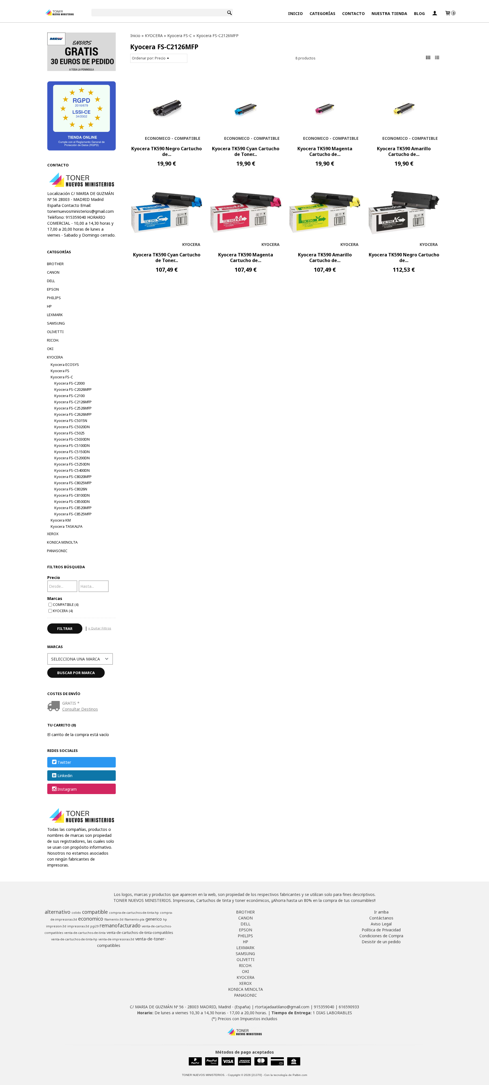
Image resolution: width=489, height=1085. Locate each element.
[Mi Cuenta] (434, 13)
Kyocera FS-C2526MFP (73, 408)
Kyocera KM (61, 520)
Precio (53, 577)
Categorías (322, 13)
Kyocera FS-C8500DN (72, 501)
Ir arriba (381, 912)
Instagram (67, 789)
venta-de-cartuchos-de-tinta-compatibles (140, 932)
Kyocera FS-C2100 (69, 395)
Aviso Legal (381, 924)
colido (76, 913)
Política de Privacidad (381, 929)
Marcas (54, 598)
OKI (50, 348)
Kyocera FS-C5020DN (72, 426)
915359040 (324, 1006)
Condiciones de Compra (381, 935)
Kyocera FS (60, 370)
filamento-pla (134, 919)
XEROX (53, 533)
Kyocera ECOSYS (65, 364)
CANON (53, 272)
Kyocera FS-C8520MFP (73, 507)
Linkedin (64, 776)
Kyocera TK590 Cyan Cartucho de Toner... (245, 151)
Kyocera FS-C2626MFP (73, 414)
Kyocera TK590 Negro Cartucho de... (166, 151)
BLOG (419, 13)
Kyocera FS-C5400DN (72, 470)
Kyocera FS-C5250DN (72, 464)
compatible (95, 911)
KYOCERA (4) (63, 610)
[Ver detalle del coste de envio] (54, 706)
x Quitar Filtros (99, 628)
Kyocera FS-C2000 (69, 383)
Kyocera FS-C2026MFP (73, 389)
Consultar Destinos (80, 709)
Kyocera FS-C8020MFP (73, 476)
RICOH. (53, 340)
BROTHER (55, 263)
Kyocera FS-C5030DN (72, 439)
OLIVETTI (55, 331)
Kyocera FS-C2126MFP (73, 401)
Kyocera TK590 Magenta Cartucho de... (324, 151)
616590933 (349, 1006)
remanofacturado (120, 925)
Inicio (295, 13)
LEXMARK (55, 314)
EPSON (53, 289)
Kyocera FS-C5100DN (72, 445)
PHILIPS (54, 297)
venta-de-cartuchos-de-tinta (85, 933)
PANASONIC (57, 550)
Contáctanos (381, 918)
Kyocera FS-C (62, 376)
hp (165, 919)
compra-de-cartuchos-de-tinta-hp (134, 913)
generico (153, 919)
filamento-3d (113, 919)
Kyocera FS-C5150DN (72, 451)
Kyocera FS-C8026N (70, 489)
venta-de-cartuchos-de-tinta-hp (74, 939)
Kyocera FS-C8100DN (72, 495)
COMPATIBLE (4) (65, 604)
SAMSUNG (56, 323)
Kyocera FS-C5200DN (72, 457)
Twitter (64, 762)
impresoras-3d (78, 926)
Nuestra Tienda (389, 13)
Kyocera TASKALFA (66, 526)
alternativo (57, 911)
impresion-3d (56, 926)
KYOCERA (55, 357)
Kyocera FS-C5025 (69, 433)
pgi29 (94, 926)
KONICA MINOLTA (62, 542)
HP (49, 306)
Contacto (353, 13)
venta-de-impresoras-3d (116, 939)
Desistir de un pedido (381, 941)
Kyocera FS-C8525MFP (73, 513)
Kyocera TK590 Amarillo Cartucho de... (404, 151)
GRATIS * (71, 703)
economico (90, 918)
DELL (51, 280)
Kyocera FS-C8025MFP (73, 482)
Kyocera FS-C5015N (70, 420)
